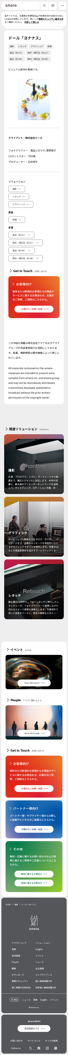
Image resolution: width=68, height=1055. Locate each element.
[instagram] (47, 1048)
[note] (55, 1048)
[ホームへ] (11, 6)
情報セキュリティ (20, 980)
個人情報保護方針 (43, 980)
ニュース (39, 961)
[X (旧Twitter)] (30, 1048)
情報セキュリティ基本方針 (51, 18)
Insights (39, 949)
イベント (39, 955)
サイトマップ (34, 1040)
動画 (14, 968)
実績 (16, 904)
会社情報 (39, 968)
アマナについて (19, 942)
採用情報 (16, 955)
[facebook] (38, 1048)
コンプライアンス (43, 974)
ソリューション (42, 942)
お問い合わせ (16, 1040)
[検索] (44, 5)
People (15, 961)
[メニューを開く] (62, 5)
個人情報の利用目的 (21, 987)
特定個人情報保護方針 (45, 987)
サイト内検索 (51, 1040)
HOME (8, 904)
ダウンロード (18, 974)
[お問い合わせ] (52, 5)
